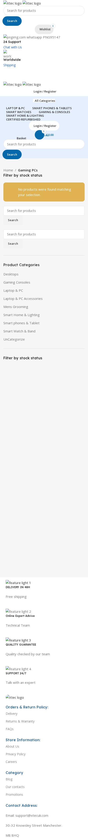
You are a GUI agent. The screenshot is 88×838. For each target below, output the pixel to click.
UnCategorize (14, 339)
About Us (12, 746)
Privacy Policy (15, 754)
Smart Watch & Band (19, 331)
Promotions (14, 794)
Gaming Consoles (16, 282)
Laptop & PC (13, 290)
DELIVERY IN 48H (18, 587)
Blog (9, 779)
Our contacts (15, 787)
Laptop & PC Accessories (23, 298)
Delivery (11, 713)
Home (8, 170)
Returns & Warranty (20, 721)
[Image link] (15, 697)
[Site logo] (13, 2)
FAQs (10, 729)
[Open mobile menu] (44, 76)
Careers (11, 762)
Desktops (11, 274)
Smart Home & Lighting (21, 314)
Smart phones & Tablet (21, 323)
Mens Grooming (15, 306)
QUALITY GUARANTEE (21, 644)
